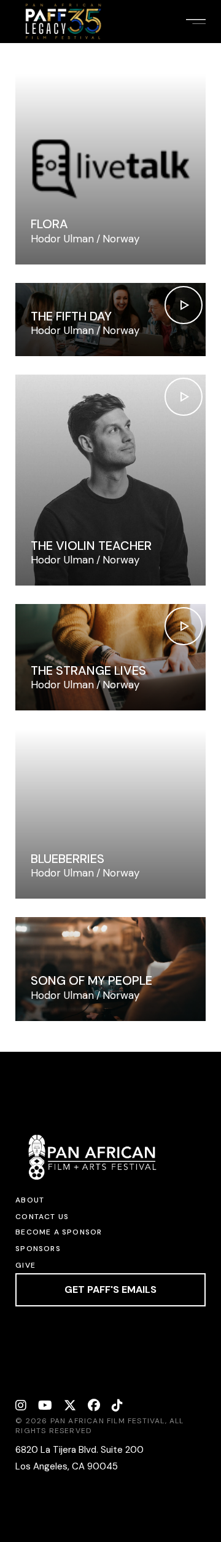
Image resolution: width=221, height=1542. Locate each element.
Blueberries (67, 859)
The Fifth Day (71, 316)
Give (25, 1265)
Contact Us (42, 1217)
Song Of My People (91, 980)
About (29, 1200)
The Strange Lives (88, 670)
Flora (49, 224)
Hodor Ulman (62, 238)
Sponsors (38, 1249)
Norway (121, 238)
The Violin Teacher (91, 546)
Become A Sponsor (58, 1232)
